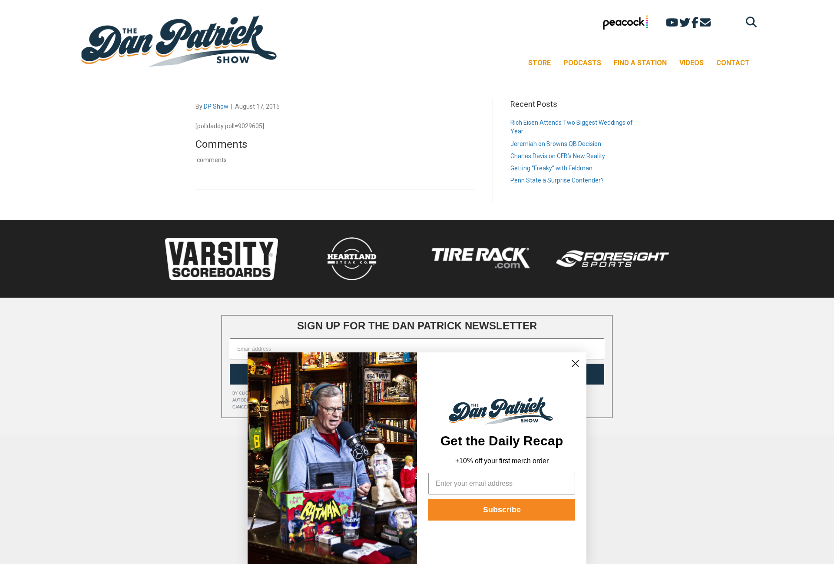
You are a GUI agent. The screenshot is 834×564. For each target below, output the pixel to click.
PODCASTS (582, 63)
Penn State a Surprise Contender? (557, 180)
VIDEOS (691, 63)
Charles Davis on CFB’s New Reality (557, 156)
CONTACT (733, 63)
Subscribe (502, 509)
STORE (539, 63)
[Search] (749, 22)
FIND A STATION (640, 63)
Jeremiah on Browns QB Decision (555, 143)
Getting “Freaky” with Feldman (551, 168)
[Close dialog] (575, 363)
